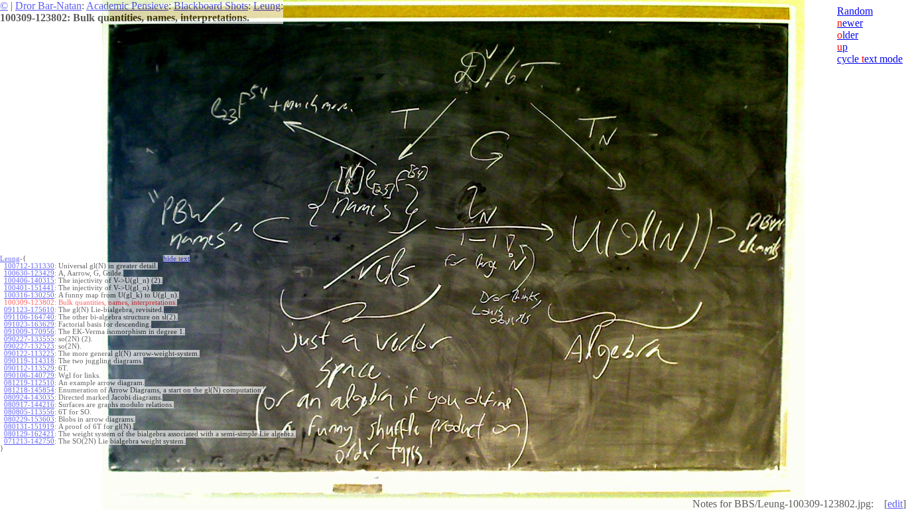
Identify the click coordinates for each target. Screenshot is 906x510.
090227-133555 (29, 339)
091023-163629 (29, 324)
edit (895, 503)
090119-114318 (29, 361)
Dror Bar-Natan (48, 5)
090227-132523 (29, 346)
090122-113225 (29, 353)
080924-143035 (29, 397)
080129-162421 (29, 434)
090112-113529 (29, 368)
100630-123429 (29, 273)
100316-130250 (29, 295)
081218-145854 (29, 390)
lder (847, 35)
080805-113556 (29, 412)
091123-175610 (29, 309)
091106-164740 (29, 317)
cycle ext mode (870, 58)
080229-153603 (29, 419)
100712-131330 (29, 266)
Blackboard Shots (211, 5)
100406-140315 (29, 280)
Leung (267, 5)
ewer (850, 23)
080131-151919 (29, 426)
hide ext (176, 258)
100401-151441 (29, 288)
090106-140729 (29, 375)
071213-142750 (29, 441)
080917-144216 (29, 404)
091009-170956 (29, 331)
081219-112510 (29, 382)
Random (855, 11)
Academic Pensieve (127, 5)
